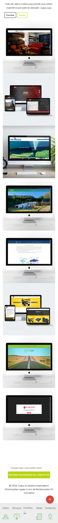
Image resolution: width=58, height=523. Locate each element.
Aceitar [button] (22, 15)
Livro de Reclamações (38, 489)
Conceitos (29, 492)
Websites (29, 47)
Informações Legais (15, 489)
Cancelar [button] (10, 15)
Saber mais (45, 8)
